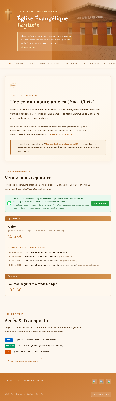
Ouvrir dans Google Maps (24, 361)
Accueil (8, 64)
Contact (20, 64)
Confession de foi (91, 64)
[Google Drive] (108, 381)
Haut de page (102, 394)
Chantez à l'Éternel (50, 64)
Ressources (71, 64)
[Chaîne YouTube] (94, 381)
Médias (32, 64)
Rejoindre (101, 203)
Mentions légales (33, 380)
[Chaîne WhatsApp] (101, 381)
